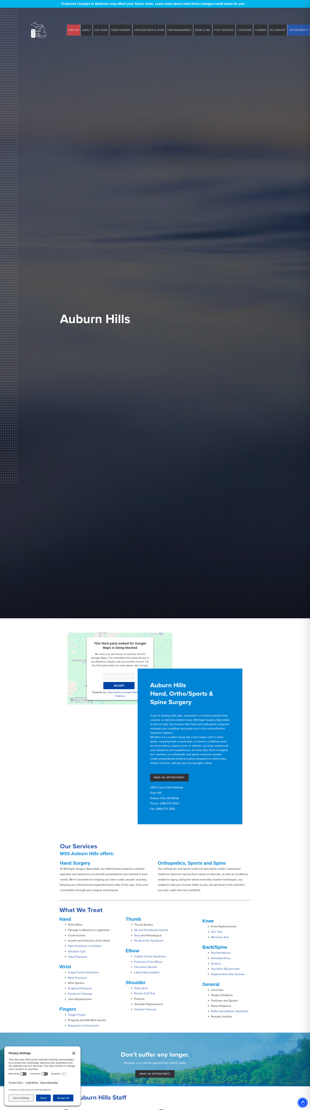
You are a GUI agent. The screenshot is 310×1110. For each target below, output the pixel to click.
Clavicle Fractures (145, 1009)
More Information (119, 676)
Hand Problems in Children (85, 946)
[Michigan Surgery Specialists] (38, 30)
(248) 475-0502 (169, 803)
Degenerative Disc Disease (228, 974)
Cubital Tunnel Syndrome (150, 956)
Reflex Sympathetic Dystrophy (229, 1011)
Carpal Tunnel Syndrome (83, 972)
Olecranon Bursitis (145, 967)
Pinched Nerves (221, 953)
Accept (119, 685)
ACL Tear (216, 932)
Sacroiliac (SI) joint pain (225, 969)
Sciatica (216, 963)
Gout (137, 935)
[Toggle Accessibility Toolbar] (302, 1102)
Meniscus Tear (220, 937)
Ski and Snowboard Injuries (151, 930)
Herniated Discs (221, 958)
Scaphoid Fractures (80, 988)
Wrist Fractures (77, 978)
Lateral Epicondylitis (146, 972)
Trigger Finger (77, 1015)
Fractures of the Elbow (148, 962)
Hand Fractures (77, 957)
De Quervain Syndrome (148, 940)
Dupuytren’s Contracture (83, 1025)
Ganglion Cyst (77, 951)
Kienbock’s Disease (80, 994)
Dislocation (141, 988)
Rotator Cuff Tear (144, 993)
